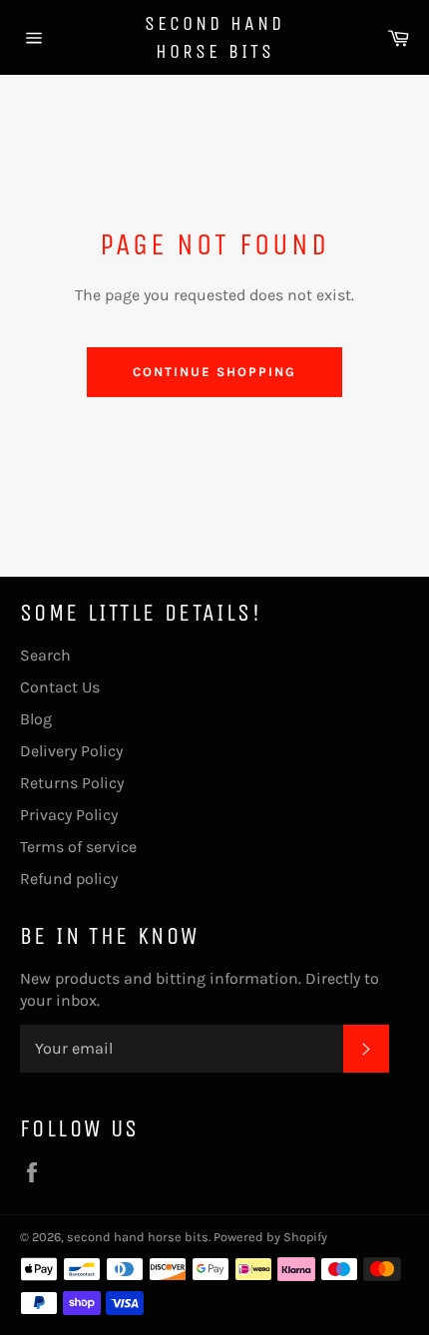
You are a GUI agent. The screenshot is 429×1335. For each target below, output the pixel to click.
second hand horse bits (214, 37)
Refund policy (69, 878)
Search (45, 655)
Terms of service (78, 846)
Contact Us (60, 686)
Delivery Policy (71, 750)
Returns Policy (72, 782)
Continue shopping (214, 371)
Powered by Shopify (270, 1236)
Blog (36, 718)
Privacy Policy (69, 814)
